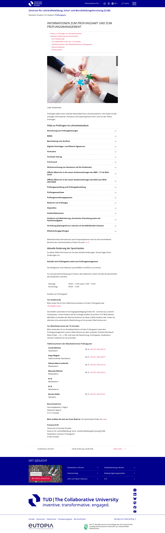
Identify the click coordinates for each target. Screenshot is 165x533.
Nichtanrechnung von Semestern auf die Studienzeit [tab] (69, 167)
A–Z (87, 242)
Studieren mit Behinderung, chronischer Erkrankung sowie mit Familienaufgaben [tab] (73, 220)
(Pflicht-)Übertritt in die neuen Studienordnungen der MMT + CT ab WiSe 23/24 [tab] (78, 174)
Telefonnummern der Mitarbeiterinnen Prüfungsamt (72, 44)
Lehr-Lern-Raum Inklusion (77, 479)
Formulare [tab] (51, 152)
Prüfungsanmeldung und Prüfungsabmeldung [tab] (66, 187)
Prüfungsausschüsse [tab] (55, 192)
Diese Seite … (118, 449)
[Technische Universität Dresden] (35, 3)
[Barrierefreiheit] (109, 4)
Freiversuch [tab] (52, 162)
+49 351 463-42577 (97, 357)
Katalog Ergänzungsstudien (114, 473)
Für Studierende (58, 39)
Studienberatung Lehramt (114, 468)
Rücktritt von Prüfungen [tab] (57, 203)
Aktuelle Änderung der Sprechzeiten (64, 36)
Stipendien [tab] (51, 208)
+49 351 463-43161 (97, 394)
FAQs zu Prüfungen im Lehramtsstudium (66, 33)
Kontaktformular (54, 306)
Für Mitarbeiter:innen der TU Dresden (66, 42)
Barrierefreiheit (80, 519)
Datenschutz (51, 519)
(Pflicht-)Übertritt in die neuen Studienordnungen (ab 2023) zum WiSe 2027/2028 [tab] (77, 181)
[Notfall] (104, 4)
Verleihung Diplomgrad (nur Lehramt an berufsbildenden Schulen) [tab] (75, 226)
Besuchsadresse (58, 47)
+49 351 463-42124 (97, 365)
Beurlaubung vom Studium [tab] (58, 141)
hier (105, 419)
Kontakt (32, 519)
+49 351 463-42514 (97, 372)
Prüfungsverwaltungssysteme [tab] (59, 198)
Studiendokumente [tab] (55, 213)
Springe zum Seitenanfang (124, 519)
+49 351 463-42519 (97, 349)
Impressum (40, 519)
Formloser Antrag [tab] (54, 157)
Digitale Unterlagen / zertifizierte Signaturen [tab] (66, 146)
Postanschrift (57, 50)
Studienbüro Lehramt (75, 468)
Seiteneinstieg (72, 473)
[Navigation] (134, 3)
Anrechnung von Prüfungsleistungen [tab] (62, 131)
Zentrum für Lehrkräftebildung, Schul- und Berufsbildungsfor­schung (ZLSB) (69, 11)
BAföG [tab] (49, 136)
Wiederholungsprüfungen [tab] (58, 231)
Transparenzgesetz (65, 519)
